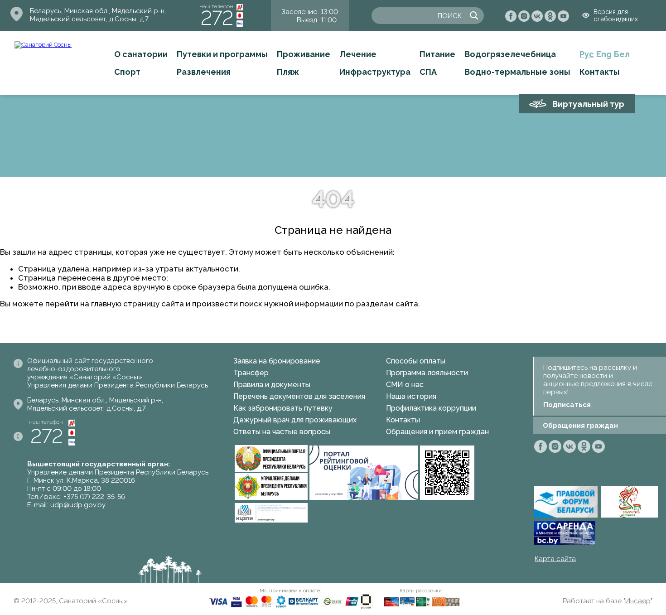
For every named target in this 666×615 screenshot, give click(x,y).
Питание (437, 54)
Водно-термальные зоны (517, 72)
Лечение (357, 54)
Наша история (411, 396)
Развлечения (204, 72)
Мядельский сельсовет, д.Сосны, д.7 (89, 19)
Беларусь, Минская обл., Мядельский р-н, (98, 11)
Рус (586, 54)
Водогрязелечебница (510, 54)
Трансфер (251, 372)
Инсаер (638, 601)
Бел (622, 54)
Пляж (288, 72)
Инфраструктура (374, 72)
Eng (604, 54)
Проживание (303, 54)
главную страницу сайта (137, 303)
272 (217, 17)
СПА (428, 72)
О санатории (141, 54)
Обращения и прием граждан (437, 431)
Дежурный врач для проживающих (295, 420)
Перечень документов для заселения (299, 396)
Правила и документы (271, 384)
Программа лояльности (427, 372)
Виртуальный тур (588, 104)
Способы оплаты (415, 361)
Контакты (599, 72)
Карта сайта (555, 559)
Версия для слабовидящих (616, 15)
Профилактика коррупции (431, 408)
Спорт (127, 72)
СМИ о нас (405, 384)
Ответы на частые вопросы (281, 431)
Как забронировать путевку (283, 408)
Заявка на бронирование (276, 361)
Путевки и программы (222, 54)
